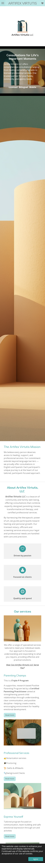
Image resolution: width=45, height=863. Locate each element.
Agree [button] (35, 859)
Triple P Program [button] (20, 680)
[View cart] (42, 3)
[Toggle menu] (3, 3)
